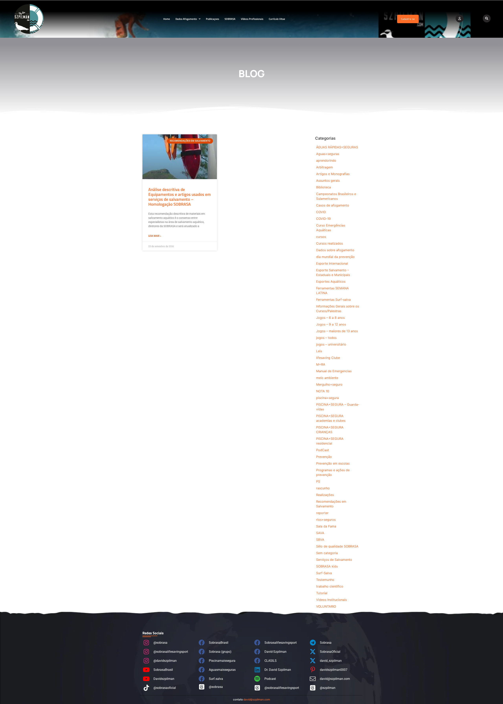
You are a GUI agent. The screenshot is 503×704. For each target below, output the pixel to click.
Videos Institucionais (331, 600)
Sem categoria (327, 553)
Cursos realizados (329, 243)
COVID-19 (323, 219)
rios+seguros (326, 520)
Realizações (325, 495)
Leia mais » (154, 236)
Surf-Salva (324, 573)
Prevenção (324, 457)
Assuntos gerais (328, 180)
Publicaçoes (212, 19)
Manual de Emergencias (334, 371)
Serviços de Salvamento (334, 560)
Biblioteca (323, 187)
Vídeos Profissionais (252, 19)
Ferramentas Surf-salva (333, 300)
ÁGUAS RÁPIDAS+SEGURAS (337, 147)
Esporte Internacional (332, 263)
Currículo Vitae (277, 19)
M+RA (320, 364)
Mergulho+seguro (329, 384)
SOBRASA (230, 19)
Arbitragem (324, 167)
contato (251, 699)
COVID (321, 212)
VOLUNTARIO (326, 606)
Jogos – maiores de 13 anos (337, 331)
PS (318, 481)
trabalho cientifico (329, 586)
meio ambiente (327, 378)
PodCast (322, 450)
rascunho (323, 488)
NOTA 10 (322, 391)
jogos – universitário (331, 344)
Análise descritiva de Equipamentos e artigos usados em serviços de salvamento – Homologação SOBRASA (179, 196)
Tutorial (321, 593)
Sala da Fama (326, 526)
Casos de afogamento (332, 205)
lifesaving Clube (328, 358)
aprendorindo (326, 160)
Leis (319, 351)
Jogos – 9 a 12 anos (331, 324)
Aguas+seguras (327, 154)
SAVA (320, 533)
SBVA (320, 540)
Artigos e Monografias (333, 174)
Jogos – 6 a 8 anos (330, 318)
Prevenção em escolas (333, 463)
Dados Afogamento (186, 19)
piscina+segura (327, 398)
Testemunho (325, 580)
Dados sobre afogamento (335, 250)
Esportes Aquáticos (330, 281)
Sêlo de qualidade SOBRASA (337, 546)
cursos (321, 237)
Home (166, 19)
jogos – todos (326, 338)
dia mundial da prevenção (335, 257)
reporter (322, 513)
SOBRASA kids (327, 566)
